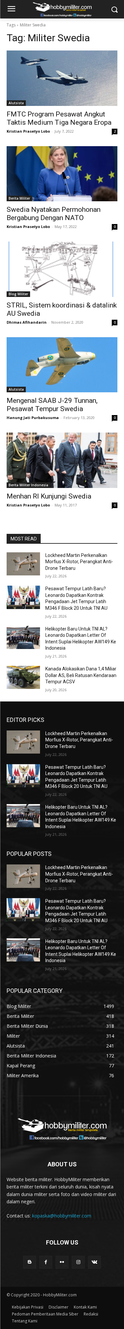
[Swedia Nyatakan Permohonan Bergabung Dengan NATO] (62, 174)
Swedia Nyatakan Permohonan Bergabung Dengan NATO (54, 214)
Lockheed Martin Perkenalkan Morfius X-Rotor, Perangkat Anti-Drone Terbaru (79, 562)
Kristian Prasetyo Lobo (28, 131)
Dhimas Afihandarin (27, 322)
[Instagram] (78, 1262)
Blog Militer (18, 294)
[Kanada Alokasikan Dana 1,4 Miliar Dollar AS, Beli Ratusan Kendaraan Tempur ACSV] (23, 677)
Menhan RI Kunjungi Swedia (49, 496)
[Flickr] (62, 1262)
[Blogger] (29, 1262)
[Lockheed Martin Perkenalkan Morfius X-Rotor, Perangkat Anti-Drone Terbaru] (23, 563)
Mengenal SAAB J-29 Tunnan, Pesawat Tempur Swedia (52, 405)
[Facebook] (45, 1262)
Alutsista (16, 103)
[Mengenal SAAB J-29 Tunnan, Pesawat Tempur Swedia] (62, 365)
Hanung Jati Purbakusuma (33, 417)
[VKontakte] (94, 1262)
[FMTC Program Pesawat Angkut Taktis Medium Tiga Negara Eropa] (62, 78)
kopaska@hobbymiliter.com (61, 1216)
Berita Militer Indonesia (28, 485)
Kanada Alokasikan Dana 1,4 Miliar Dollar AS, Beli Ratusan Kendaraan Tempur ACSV (80, 675)
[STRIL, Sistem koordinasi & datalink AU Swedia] (62, 269)
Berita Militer (19, 198)
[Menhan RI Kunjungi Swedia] (62, 460)
